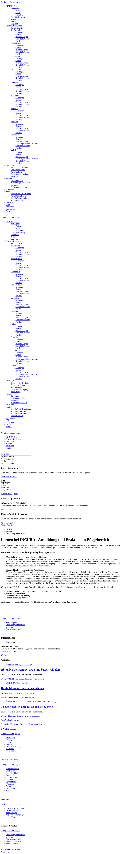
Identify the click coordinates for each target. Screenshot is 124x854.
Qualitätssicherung (18, 17)
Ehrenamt (14, 185)
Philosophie (15, 8)
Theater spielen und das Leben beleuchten (27, 706)
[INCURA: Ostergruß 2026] (17, 683)
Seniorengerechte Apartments (27, 143)
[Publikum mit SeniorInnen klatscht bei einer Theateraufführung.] (31, 701)
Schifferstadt (15, 30)
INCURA (9, 529)
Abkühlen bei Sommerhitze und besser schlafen (30, 669)
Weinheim (14, 109)
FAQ (8, 205)
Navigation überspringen (10, 2)
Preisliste (19, 41)
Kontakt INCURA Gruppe (21, 194)
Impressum (10, 207)
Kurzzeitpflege (16, 172)
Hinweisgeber (43, 724)
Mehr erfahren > (7, 509)
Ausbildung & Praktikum (20, 183)
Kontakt (9, 191)
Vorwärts (10, 525)
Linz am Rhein (16, 69)
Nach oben (5, 852)
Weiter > (4, 655)
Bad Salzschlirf (16, 43)
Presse (13, 21)
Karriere (9, 178)
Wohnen (19, 10)
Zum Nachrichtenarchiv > (11, 720)
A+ (2, 459)
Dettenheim (15, 135)
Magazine (14, 24)
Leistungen (20, 32)
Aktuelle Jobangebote (9, 494)
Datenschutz (10, 209)
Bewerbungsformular (19, 187)
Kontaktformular (17, 200)
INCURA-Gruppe (13, 6)
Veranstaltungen (22, 37)
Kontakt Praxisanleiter (19, 198)
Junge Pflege (15, 176)
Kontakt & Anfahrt (23, 39)
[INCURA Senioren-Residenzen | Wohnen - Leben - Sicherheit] (6, 454)
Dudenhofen (15, 56)
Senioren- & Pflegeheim (20, 167)
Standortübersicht (17, 28)
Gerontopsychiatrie (18, 170)
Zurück (4, 525)
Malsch (13, 150)
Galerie (18, 34)
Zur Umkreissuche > (9, 477)
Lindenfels (15, 82)
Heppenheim (15, 96)
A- (2, 463)
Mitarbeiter (15, 19)
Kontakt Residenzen (18, 196)
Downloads (10, 202)
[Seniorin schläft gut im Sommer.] (19, 665)
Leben (18, 13)
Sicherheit (19, 15)
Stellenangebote (17, 181)
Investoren (10, 189)
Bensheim (14, 122)
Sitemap (9, 211)
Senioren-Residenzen (14, 26)
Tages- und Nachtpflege (20, 174)
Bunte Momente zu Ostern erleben (22, 688)
